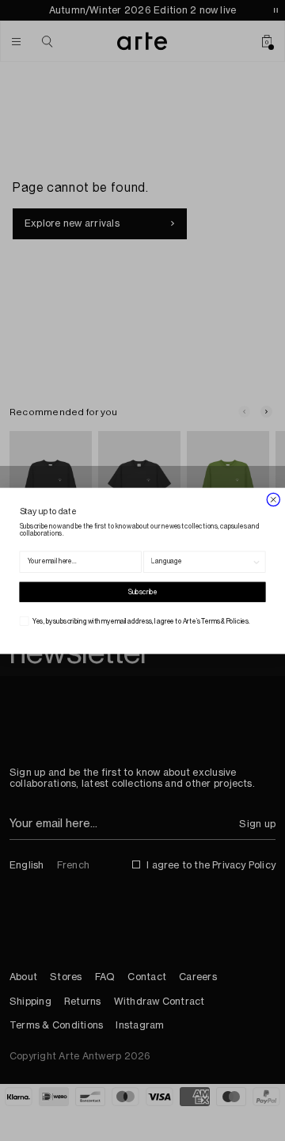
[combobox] (201, 561)
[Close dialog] (273, 500)
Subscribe (143, 592)
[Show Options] (256, 561)
